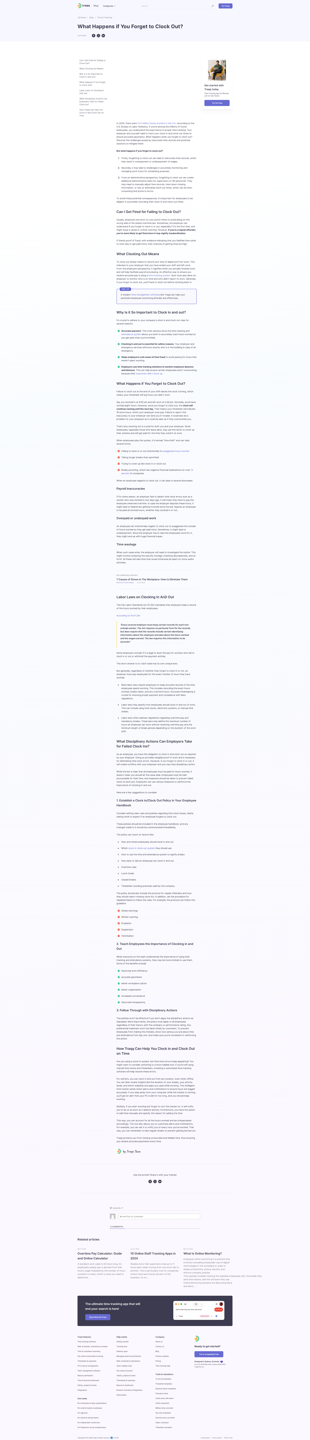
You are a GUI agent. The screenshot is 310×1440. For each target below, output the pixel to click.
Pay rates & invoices (124, 1371)
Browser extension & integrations (129, 1390)
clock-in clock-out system (141, 848)
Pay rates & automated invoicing (90, 1356)
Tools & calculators (164, 1374)
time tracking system (159, 275)
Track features (84, 1337)
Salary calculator (162, 1422)
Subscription (121, 1395)
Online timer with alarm (164, 1398)
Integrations (82, 1390)
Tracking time (121, 1346)
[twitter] (98, 36)
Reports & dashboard (124, 1385)
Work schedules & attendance (128, 1361)
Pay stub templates (163, 1413)
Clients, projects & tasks (87, 1385)
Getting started (122, 1342)
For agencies (83, 1413)
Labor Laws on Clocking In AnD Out (91, 91)
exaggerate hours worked (176, 451)
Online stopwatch (162, 1403)
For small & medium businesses (90, 1408)
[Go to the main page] (84, 5)
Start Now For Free (97, 1317)
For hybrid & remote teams (88, 1418)
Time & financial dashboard (88, 1380)
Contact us (159, 1346)
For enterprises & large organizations (92, 1403)
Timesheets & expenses (87, 1361)
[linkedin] (103, 36)
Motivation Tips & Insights (125, 582)
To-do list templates (163, 1379)
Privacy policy (217, 1438)
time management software (145, 294)
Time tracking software (87, 1342)
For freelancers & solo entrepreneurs (92, 1427)
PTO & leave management (88, 1366)
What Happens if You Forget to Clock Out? (92, 83)
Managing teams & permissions (128, 1356)
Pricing (158, 1361)
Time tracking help (162, 1366)
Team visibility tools (124, 1366)
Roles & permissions (85, 1375)
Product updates (162, 1356)
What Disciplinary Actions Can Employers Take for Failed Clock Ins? (93, 101)
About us (159, 1342)
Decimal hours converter (165, 1418)
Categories (108, 6)
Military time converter (164, 1408)
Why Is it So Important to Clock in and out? (91, 75)
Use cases (82, 1398)
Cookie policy (205, 1438)
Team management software (89, 1371)
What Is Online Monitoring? (202, 1253)
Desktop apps (122, 1351)
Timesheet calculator (163, 1427)
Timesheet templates (163, 1384)
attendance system (131, 334)
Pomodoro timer (161, 1393)
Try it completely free (209, 1354)
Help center (121, 1337)
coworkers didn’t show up (149, 373)
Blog (157, 1351)
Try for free (217, 103)
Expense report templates (165, 1389)
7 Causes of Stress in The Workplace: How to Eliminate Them (152, 579)
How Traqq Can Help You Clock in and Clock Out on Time (91, 113)
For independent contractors (89, 1422)
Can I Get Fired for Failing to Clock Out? (92, 61)
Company (159, 1337)
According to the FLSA (128, 615)
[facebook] (94, 36)
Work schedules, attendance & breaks (93, 1346)
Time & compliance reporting (89, 1351)
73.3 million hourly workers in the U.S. (156, 123)
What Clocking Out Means (91, 68)
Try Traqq (225, 6)
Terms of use (228, 1438)
